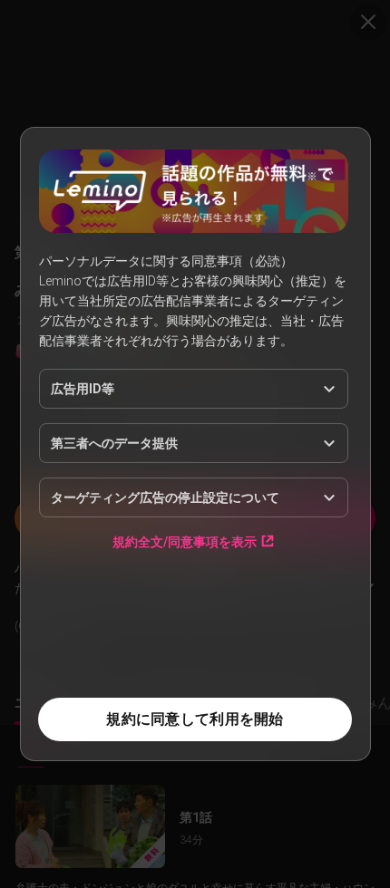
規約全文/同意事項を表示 (184, 541)
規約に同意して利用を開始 (194, 719)
